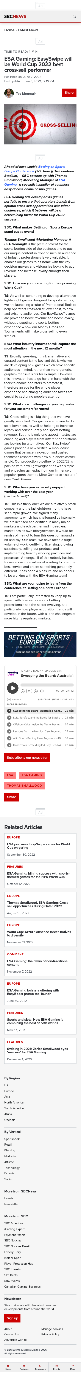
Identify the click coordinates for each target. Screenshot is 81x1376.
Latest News (28, 30)
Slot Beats (11, 1275)
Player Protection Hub (18, 1263)
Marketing (10, 1156)
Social (8, 1179)
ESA (10, 775)
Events (8, 1198)
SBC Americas (13, 1223)
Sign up (12, 1318)
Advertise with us (15, 1340)
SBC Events (12, 1281)
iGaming (9, 1150)
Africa (8, 1114)
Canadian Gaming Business (22, 1286)
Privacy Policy (50, 1334)
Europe (9, 1091)
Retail (8, 1144)
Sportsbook (12, 1139)
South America (14, 1108)
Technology (12, 1168)
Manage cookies (52, 1329)
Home (9, 30)
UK (6, 1085)
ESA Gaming (32, 775)
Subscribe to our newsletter (27, 757)
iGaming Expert (14, 1229)
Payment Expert (14, 1235)
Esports (9, 1173)
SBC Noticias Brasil (17, 1246)
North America (13, 1102)
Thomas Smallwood (24, 785)
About (8, 1329)
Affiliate (9, 1162)
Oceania (9, 1120)
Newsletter (11, 1204)
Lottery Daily (12, 1252)
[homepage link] (15, 16)
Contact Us (11, 1334)
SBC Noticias (12, 1240)
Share (69, 92)
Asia (7, 1096)
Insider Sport (12, 1258)
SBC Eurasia (12, 1269)
